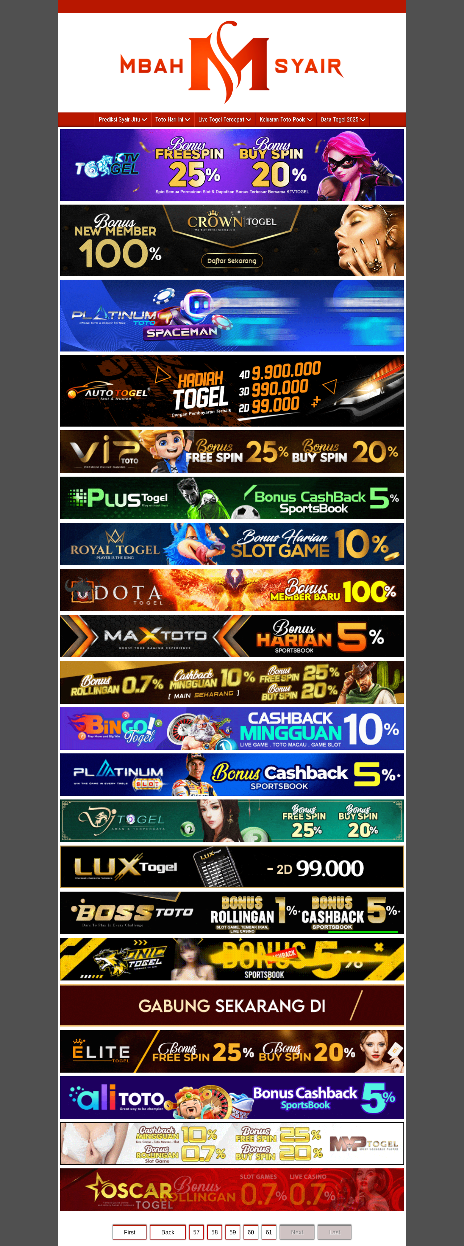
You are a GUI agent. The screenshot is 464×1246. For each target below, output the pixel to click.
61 (269, 1232)
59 (232, 1232)
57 (196, 1232)
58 (214, 1232)
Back (167, 1232)
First (129, 1232)
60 (251, 1232)
